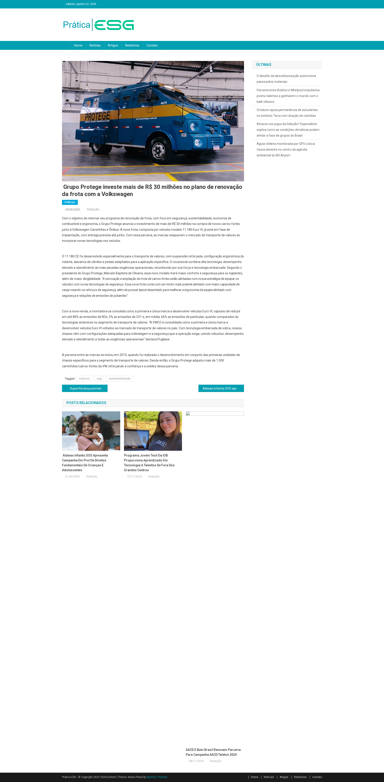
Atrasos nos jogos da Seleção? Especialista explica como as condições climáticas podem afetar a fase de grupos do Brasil (288, 129)
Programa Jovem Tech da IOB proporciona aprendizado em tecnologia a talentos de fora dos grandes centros (149, 463)
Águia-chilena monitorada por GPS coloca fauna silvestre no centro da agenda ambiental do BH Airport (286, 149)
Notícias (95, 45)
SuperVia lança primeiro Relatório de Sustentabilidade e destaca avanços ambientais (88, 388)
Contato (152, 45)
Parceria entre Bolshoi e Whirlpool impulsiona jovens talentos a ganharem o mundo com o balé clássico (288, 95)
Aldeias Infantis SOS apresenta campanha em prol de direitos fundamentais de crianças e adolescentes (223, 388)
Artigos (113, 45)
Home (78, 45)
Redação (93, 209)
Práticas (70, 202)
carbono (84, 378)
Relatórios (132, 45)
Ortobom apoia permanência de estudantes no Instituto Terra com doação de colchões (287, 112)
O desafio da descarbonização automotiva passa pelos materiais (286, 78)
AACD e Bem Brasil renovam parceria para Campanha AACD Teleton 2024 (213, 752)
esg (99, 378)
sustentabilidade (119, 378)
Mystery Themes (157, 777)
